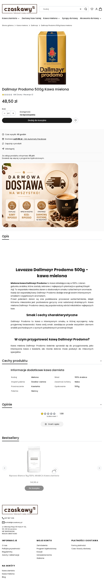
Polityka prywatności (11, 548)
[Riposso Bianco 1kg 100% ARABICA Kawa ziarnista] (34, 459)
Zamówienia (42, 545)
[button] (85, 9)
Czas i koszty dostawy (81, 548)
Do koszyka (34, 488)
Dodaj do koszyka (37, 120)
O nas (4, 545)
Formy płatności (78, 545)
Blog (4, 577)
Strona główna (8, 25)
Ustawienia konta (44, 555)
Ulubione (40, 558)
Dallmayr (34, 25)
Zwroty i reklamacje (10, 555)
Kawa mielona (22, 25)
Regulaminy (7, 552)
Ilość (4, 109)
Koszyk (39, 552)
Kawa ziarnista (8, 570)
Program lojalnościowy (46, 548)
